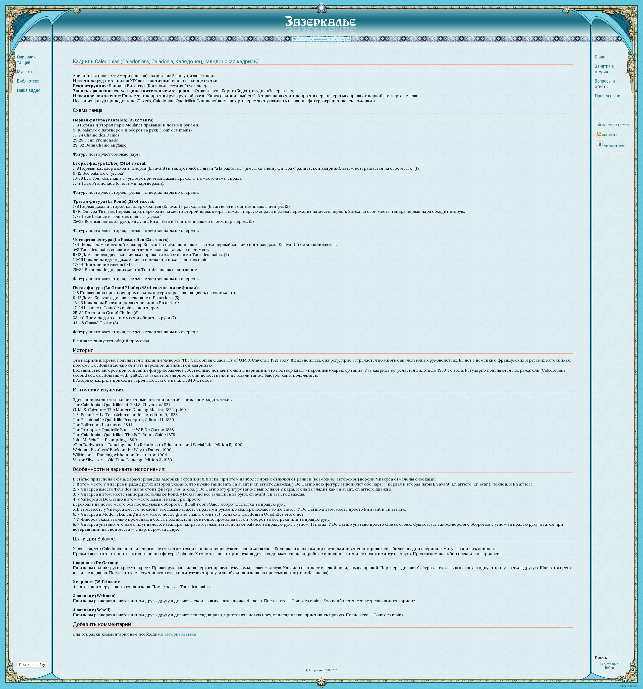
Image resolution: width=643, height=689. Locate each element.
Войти (609, 667)
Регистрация (609, 664)
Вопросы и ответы (605, 83)
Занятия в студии (604, 69)
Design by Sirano (628, 685)
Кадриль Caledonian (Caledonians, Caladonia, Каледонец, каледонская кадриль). (166, 61)
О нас (600, 57)
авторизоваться (180, 634)
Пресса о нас (607, 96)
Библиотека (28, 81)
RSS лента (609, 134)
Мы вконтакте (614, 146)
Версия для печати (615, 125)
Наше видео (28, 90)
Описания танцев (26, 59)
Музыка (24, 72)
